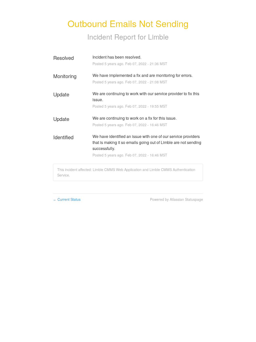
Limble (158, 37)
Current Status (66, 199)
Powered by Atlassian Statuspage (176, 199)
